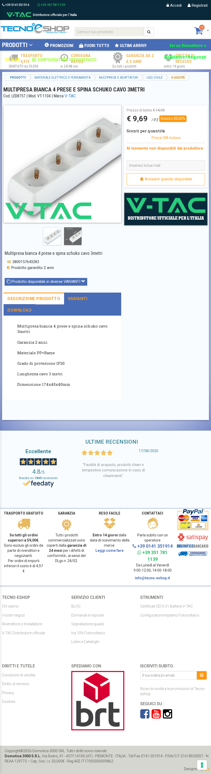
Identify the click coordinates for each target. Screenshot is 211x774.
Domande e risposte (87, 615)
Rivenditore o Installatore (22, 624)
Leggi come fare (109, 550)
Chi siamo (10, 606)
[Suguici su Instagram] (167, 716)
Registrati (199, 5)
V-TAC (70, 96)
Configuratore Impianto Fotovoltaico (169, 615)
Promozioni (61, 45)
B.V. (207, 769)
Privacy (8, 693)
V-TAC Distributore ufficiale (23, 633)
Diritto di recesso (15, 684)
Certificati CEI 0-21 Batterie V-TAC (166, 606)
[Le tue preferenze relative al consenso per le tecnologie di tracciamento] (202, 765)
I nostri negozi (13, 615)
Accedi (175, 5)
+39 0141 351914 (154, 546)
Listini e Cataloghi (85, 642)
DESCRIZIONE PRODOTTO (33, 298)
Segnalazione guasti (87, 624)
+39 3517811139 (52, 5)
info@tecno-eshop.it (152, 578)
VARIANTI (77, 298)
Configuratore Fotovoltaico (66, 59)
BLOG (15, 59)
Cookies (8, 702)
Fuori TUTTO (96, 45)
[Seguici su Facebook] (146, 716)
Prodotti (15, 45)
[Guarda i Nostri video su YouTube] (157, 716)
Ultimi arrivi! (132, 45)
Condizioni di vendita (18, 675)
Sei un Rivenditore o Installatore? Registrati (185, 51)
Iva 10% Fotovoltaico (88, 633)
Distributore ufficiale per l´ (55, 15)
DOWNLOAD (19, 310)
